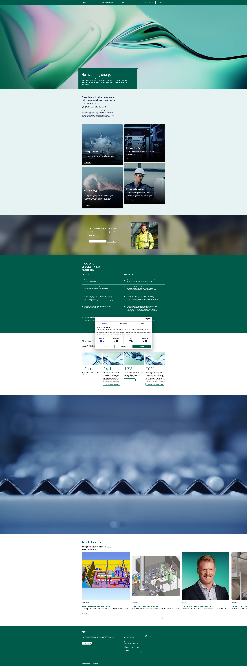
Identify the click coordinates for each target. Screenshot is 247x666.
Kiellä (105, 346)
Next (163, 618)
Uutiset (118, 2)
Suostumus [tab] (104, 323)
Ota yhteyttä (161, 2)
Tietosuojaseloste (86, 663)
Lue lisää (88, 162)
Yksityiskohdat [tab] (123, 323)
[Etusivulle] (84, 2)
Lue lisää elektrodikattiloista (98, 241)
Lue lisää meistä (131, 379)
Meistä (123, 2)
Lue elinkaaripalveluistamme (112, 384)
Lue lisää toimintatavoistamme (155, 384)
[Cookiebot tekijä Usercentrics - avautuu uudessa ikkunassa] (145, 319)
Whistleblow (96, 663)
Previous (160, 618)
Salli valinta (123, 346)
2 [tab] (85, 618)
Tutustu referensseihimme (90, 377)
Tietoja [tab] (142, 323)
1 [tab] (82, 618)
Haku (144, 2)
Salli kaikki (142, 346)
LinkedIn (150, 636)
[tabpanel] (106, 583)
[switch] (116, 341)
